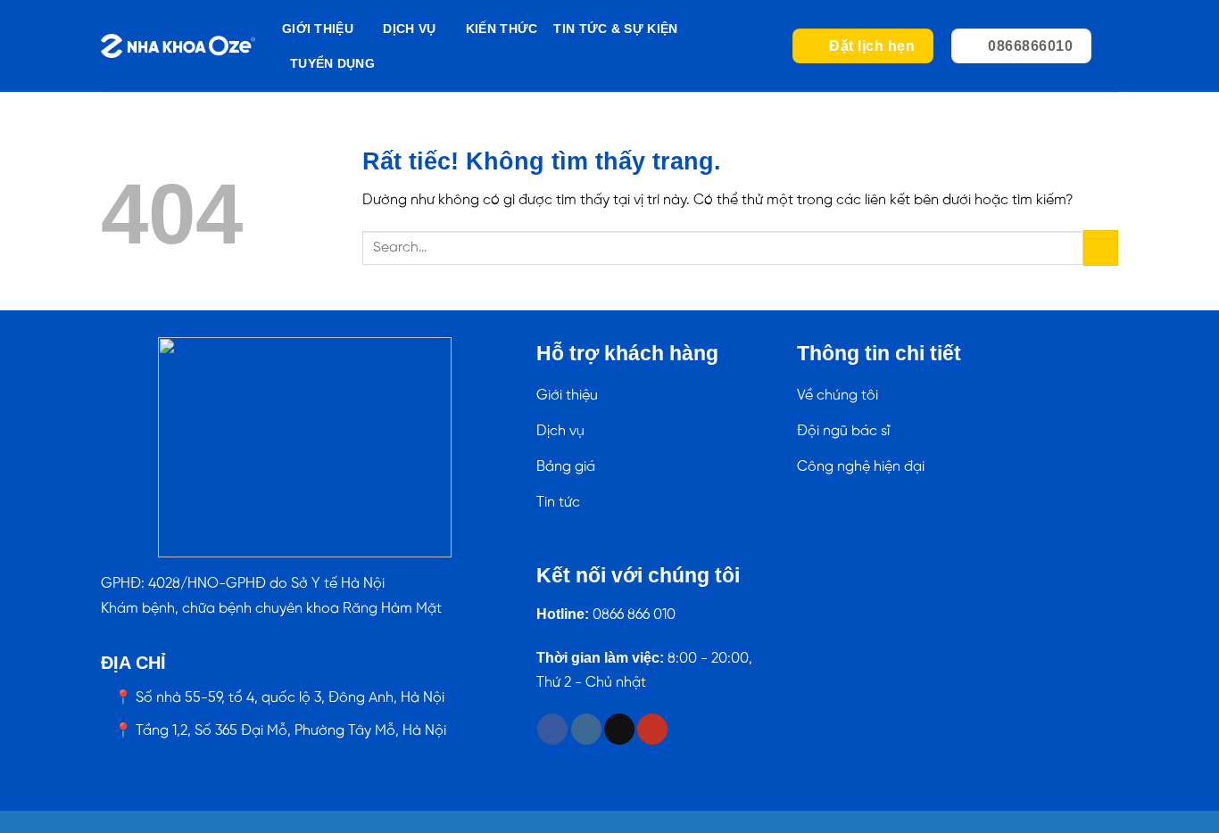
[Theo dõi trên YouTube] (652, 729)
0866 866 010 (634, 615)
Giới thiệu (317, 28)
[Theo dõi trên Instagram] (586, 729)
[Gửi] (1100, 247)
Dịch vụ (409, 28)
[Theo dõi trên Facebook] (552, 729)
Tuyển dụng (332, 63)
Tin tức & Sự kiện (615, 28)
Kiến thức (502, 28)
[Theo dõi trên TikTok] (619, 729)
